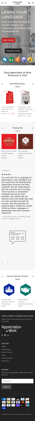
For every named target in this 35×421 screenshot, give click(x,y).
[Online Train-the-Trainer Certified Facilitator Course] (9, 141)
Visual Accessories (7, 358)
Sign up (6, 387)
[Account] (28, 3)
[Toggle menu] (2, 3)
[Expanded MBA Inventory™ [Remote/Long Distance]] (25, 289)
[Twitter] (2, 335)
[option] (17, 212)
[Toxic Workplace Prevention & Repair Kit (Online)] (25, 141)
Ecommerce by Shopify (25, 414)
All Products (5, 361)
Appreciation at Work (10, 414)
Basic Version (8, 40)
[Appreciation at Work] (17, 3)
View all (17, 86)
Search (4, 346)
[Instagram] (8, 335)
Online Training (6, 349)
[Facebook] (5, 335)
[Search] (6, 3)
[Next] (7, 262)
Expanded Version (13, 51)
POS (17, 414)
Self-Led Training (7, 352)
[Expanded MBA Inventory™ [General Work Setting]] (9, 289)
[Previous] (2, 262)
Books (3, 355)
